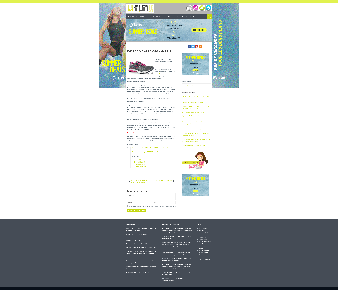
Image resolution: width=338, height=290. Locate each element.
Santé (169, 16)
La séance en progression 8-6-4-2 (174, 255)
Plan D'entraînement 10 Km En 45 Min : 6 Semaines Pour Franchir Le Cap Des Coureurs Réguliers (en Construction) (176, 244)
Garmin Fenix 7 (203, 237)
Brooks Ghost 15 (139, 162)
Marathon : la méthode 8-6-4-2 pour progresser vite (176, 252)
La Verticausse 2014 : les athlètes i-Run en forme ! (141, 182)
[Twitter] (193, 46)
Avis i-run (201, 230)
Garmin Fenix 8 (203, 239)
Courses (143, 16)
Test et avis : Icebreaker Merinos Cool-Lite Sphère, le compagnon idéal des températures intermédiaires (196, 124)
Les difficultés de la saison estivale (191, 129)
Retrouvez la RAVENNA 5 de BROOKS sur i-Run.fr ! (150, 148)
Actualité (131, 16)
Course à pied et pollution (163, 180)
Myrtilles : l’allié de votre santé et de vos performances (141, 247)
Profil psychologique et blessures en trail (193, 145)
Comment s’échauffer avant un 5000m (193, 112)
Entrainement (157, 16)
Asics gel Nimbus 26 (204, 228)
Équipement (181, 16)
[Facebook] (189, 46)
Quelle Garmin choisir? (205, 259)
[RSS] (200, 46)
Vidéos (192, 16)
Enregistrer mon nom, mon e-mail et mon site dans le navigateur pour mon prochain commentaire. (152, 206)
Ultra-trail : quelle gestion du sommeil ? (193, 102)
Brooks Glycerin (139, 164)
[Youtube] (196, 46)
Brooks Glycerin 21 (140, 166)
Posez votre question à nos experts (192, 85)
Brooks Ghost (138, 160)
